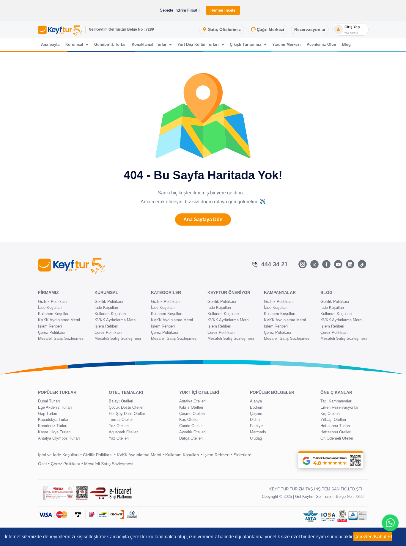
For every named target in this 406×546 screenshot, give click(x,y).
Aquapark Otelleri (124, 432)
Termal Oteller (121, 419)
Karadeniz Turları (52, 426)
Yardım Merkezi (286, 44)
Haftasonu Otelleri (335, 432)
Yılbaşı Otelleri (333, 419)
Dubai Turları (49, 401)
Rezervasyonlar (309, 29)
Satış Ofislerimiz (224, 29)
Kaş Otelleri (189, 419)
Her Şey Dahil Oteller (127, 413)
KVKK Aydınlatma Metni (59, 320)
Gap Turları (47, 413)
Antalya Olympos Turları (59, 438)
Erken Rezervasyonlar (339, 407)
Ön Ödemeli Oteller (336, 438)
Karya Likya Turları (54, 432)
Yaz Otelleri (119, 426)
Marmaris (258, 432)
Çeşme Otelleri (192, 413)
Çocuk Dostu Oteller (126, 407)
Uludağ (256, 438)
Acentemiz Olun (321, 44)
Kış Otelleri (330, 413)
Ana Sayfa (50, 44)
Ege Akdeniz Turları (55, 407)
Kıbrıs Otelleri (191, 407)
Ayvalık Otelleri (192, 432)
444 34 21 (274, 264)
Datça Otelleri (191, 438)
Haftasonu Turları (335, 426)
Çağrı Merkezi (270, 29)
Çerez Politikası (51, 332)
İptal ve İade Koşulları (58, 454)
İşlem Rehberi (50, 326)
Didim (255, 419)
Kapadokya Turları (54, 419)
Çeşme (256, 413)
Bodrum (256, 407)
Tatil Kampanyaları (336, 401)
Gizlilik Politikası (52, 301)
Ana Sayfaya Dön (203, 219)
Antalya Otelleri (192, 401)
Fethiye (256, 426)
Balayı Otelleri (121, 401)
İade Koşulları (50, 307)
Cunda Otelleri (191, 426)
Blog (346, 44)
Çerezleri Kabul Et (372, 536)
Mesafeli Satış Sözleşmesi (61, 338)
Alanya (256, 401)
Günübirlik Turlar (110, 44)
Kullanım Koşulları (54, 313)
